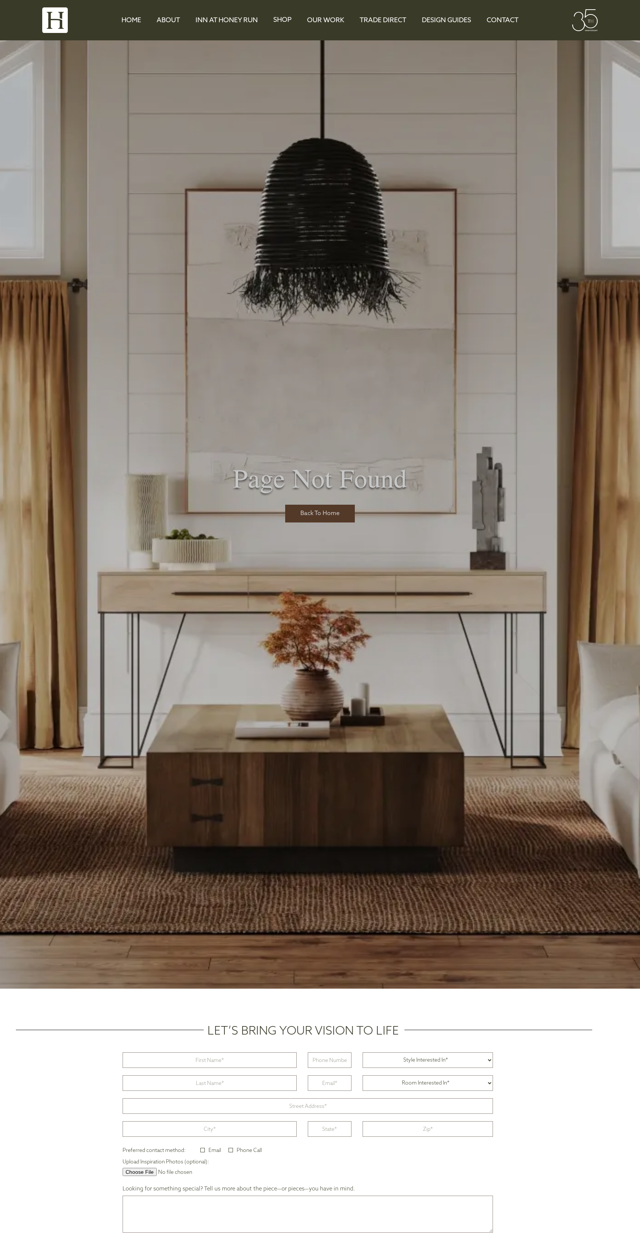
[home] (55, 20)
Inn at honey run (227, 20)
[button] (282, 20)
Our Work (325, 20)
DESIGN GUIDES (446, 20)
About (168, 20)
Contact (503, 20)
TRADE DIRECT (383, 20)
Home (131, 20)
